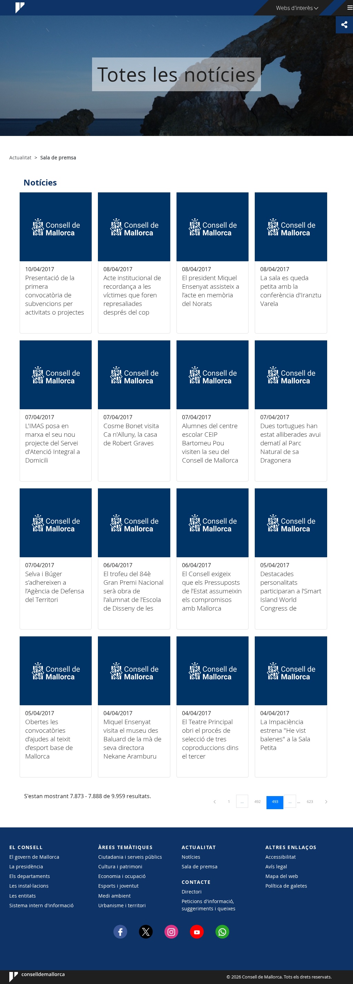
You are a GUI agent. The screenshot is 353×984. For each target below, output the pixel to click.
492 (260, 801)
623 (312, 801)
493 (277, 801)
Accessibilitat (280, 857)
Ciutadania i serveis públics (130, 857)
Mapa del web (281, 876)
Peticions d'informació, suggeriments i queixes (208, 905)
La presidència (26, 866)
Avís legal (276, 866)
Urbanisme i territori (122, 905)
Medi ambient (114, 895)
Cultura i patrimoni (120, 866)
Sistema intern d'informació (41, 905)
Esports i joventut (118, 885)
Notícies (191, 857)
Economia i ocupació (121, 876)
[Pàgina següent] (326, 801)
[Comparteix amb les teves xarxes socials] (344, 24)
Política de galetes (286, 885)
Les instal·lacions (29, 885)
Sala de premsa (200, 866)
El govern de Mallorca (34, 857)
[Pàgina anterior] (215, 801)
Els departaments (29, 876)
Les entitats (22, 895)
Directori (192, 891)
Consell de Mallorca (30, 977)
